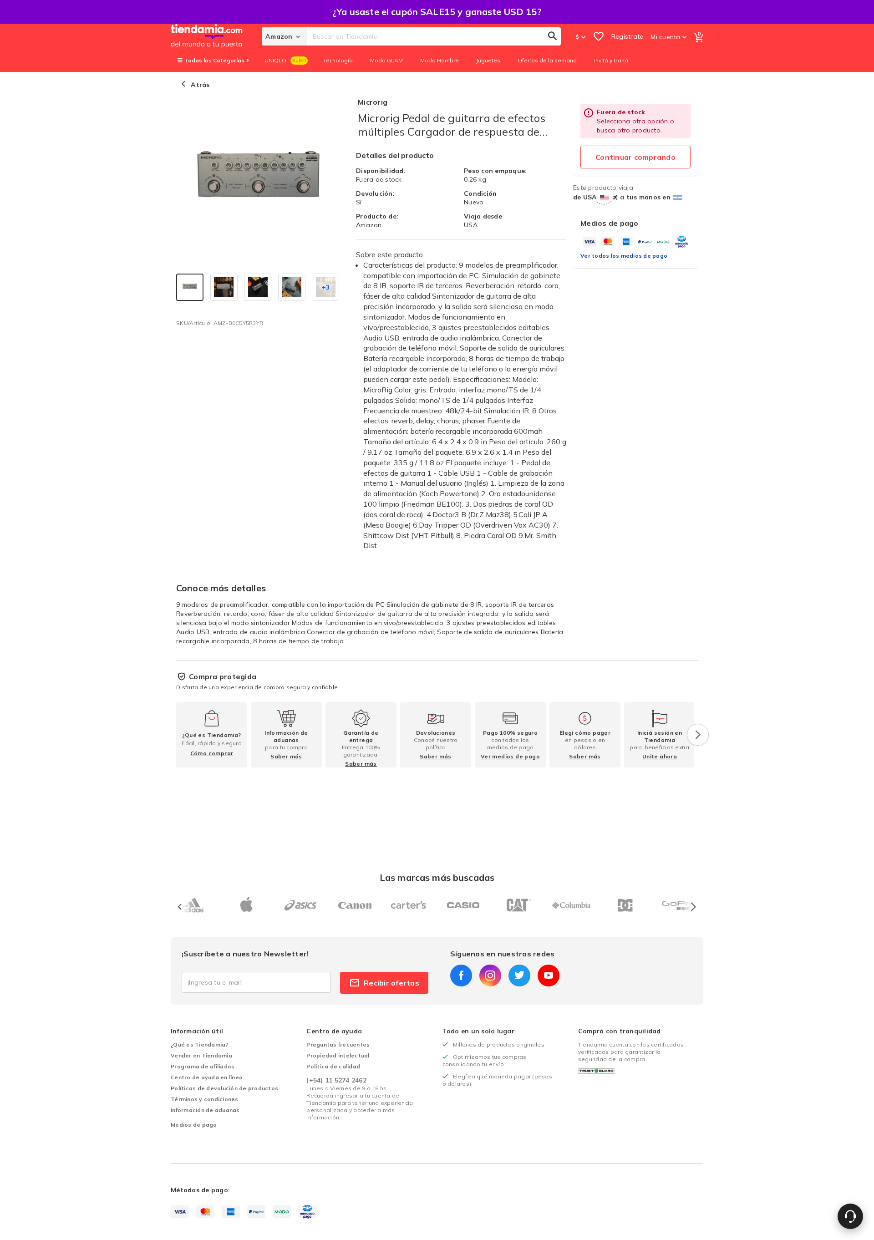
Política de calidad (333, 1066)
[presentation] (698, 735)
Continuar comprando (635, 157)
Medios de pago (194, 1124)
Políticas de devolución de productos (224, 1088)
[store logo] (216, 36)
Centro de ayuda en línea (207, 1077)
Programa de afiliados (202, 1066)
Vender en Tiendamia (201, 1055)
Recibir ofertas (391, 982)
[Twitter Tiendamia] (519, 975)
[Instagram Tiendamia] (490, 975)
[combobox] (434, 36)
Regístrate (627, 36)
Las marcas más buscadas (437, 877)
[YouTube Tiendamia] (548, 975)
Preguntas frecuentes (338, 1044)
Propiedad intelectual (337, 1055)
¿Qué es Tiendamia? (200, 1044)
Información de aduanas (205, 1110)
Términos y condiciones (205, 1099)
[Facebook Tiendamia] (461, 975)
